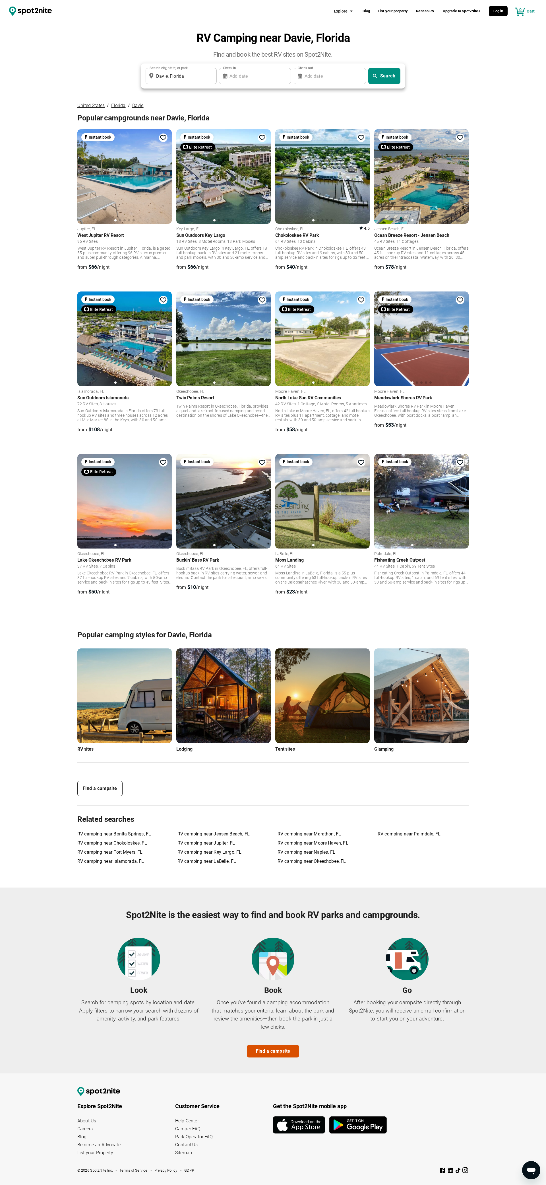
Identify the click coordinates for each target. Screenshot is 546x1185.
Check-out (305, 68)
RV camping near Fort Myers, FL (110, 852)
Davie (138, 105)
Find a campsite (100, 788)
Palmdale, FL (385, 554)
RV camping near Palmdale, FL (409, 834)
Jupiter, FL (86, 229)
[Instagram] (465, 1171)
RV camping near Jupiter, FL (206, 843)
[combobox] (180, 76)
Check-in (229, 68)
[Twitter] (458, 1170)
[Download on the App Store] (301, 1124)
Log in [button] (498, 11)
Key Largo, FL (188, 229)
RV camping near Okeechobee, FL (312, 861)
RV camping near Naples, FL (306, 852)
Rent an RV (425, 11)
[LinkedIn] (451, 1171)
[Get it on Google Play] (358, 1124)
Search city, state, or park (169, 68)
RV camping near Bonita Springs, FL (114, 834)
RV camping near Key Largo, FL (209, 852)
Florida (118, 105)
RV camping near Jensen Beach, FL (213, 834)
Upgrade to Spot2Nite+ (461, 11)
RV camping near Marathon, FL (309, 834)
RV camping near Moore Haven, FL (313, 843)
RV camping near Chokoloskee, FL (112, 843)
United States (91, 105)
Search (388, 76)
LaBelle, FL (284, 554)
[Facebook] (443, 1171)
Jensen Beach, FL (390, 229)
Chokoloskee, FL (289, 229)
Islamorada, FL (90, 391)
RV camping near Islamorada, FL (110, 861)
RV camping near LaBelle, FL (206, 861)
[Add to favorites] (163, 137)
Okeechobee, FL (190, 391)
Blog (366, 11)
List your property (393, 11)
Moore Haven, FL (290, 391)
